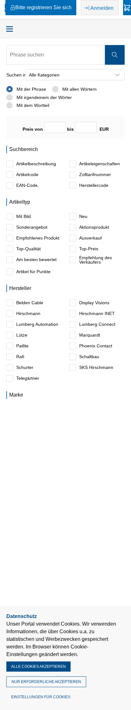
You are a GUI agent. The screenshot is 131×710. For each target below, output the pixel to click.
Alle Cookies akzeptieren (38, 666)
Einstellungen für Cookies (40, 697)
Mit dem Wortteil (32, 105)
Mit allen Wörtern (79, 89)
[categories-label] (9, 28)
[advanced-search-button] (115, 55)
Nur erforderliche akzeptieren (46, 682)
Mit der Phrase (30, 89)
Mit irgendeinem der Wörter (43, 97)
